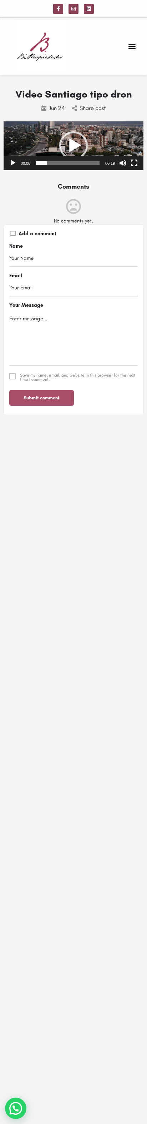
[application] (73, 145)
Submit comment (42, 397)
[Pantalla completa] (134, 163)
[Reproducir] (12, 163)
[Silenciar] (122, 163)
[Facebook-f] (58, 9)
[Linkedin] (89, 9)
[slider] (68, 163)
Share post (93, 108)
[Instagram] (73, 9)
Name (16, 246)
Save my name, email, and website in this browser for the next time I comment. (77, 377)
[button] (132, 46)
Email (15, 276)
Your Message (26, 305)
